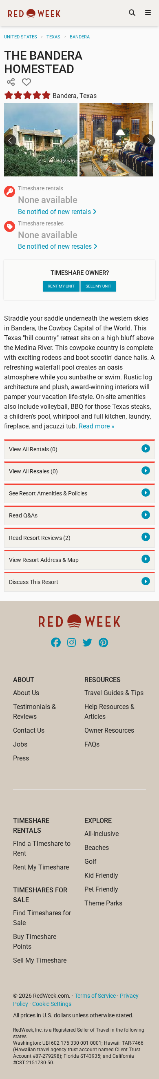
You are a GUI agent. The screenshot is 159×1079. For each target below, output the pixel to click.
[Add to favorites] (26, 82)
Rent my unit (61, 286)
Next (149, 140)
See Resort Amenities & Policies (48, 493)
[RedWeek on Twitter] (87, 643)
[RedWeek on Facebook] (56, 643)
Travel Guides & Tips (114, 693)
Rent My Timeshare (41, 867)
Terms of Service (95, 995)
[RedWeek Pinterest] (103, 643)
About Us (26, 693)
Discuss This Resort (33, 582)
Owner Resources (109, 730)
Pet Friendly (101, 889)
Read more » (97, 426)
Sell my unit (98, 286)
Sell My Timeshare (39, 960)
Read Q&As (23, 515)
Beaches (96, 848)
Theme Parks (103, 903)
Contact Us (28, 730)
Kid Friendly (101, 875)
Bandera (80, 37)
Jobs (20, 744)
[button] (10, 82)
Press (21, 758)
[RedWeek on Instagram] (71, 643)
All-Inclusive (101, 834)
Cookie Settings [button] (51, 1004)
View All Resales (33, 471)
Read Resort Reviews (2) (40, 538)
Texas (53, 37)
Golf (90, 861)
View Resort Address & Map (44, 560)
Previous (10, 140)
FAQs (91, 744)
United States (20, 37)
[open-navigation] (148, 13)
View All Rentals (33, 449)
